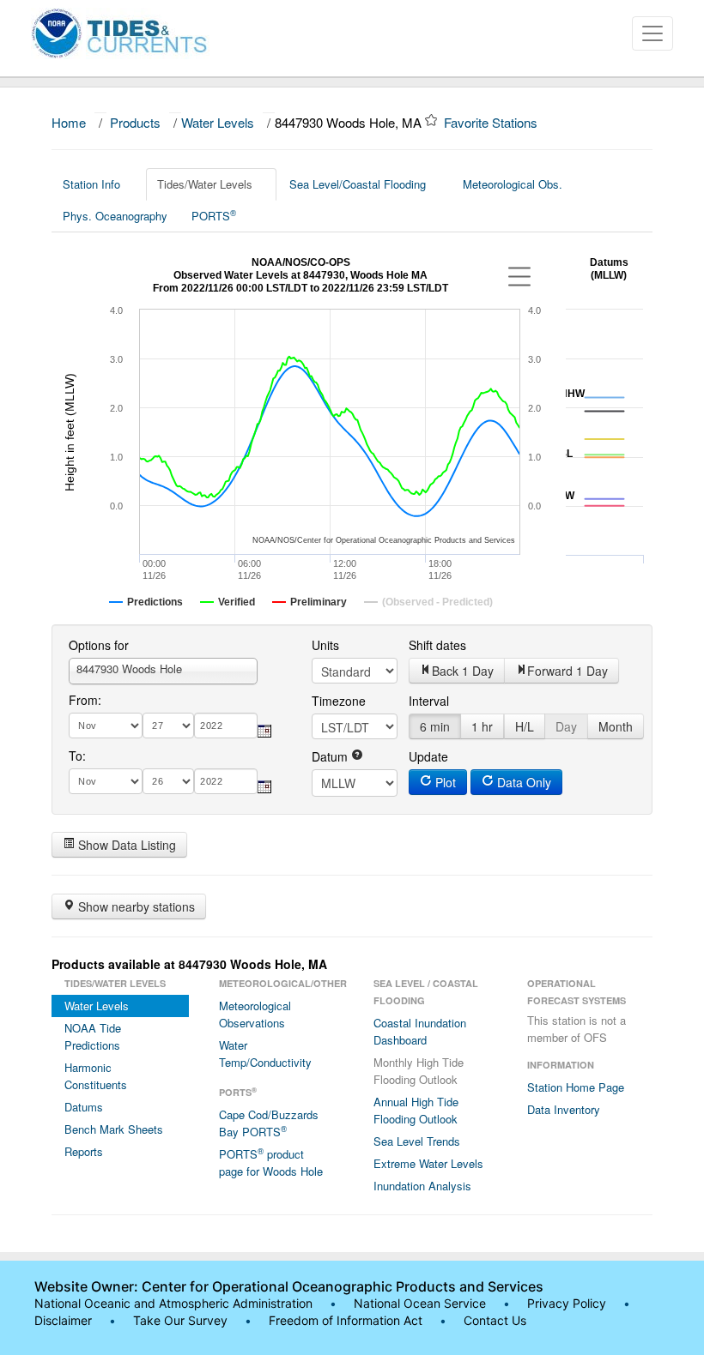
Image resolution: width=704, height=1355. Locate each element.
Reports (83, 1151)
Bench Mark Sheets (113, 1129)
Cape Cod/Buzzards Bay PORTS (269, 1123)
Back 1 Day (463, 670)
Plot (444, 782)
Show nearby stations (135, 906)
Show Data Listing (125, 844)
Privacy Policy (566, 1303)
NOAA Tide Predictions (92, 1036)
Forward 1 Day (567, 670)
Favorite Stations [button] (492, 122)
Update (428, 756)
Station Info (91, 184)
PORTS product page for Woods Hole (271, 1162)
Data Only (522, 782)
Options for (99, 644)
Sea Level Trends (416, 1141)
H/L (524, 726)
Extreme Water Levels (428, 1163)
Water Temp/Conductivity (265, 1053)
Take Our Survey (182, 1320)
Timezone (339, 700)
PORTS (213, 215)
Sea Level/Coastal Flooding (357, 184)
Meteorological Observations (255, 1014)
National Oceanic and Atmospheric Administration (173, 1303)
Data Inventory (563, 1109)
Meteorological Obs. (512, 184)
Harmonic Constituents (95, 1076)
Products (135, 122)
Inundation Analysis (422, 1185)
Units (325, 644)
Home (69, 122)
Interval (429, 700)
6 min (435, 726)
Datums (83, 1107)
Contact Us (495, 1320)
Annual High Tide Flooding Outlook (415, 1110)
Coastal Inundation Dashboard (419, 1031)
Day (566, 726)
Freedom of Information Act (345, 1320)
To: (77, 755)
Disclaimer (63, 1320)
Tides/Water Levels (204, 184)
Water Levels (217, 122)
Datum (331, 756)
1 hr (482, 726)
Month (615, 726)
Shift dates (437, 644)
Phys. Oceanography (115, 216)
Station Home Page (575, 1087)
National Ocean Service (420, 1303)
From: (85, 699)
